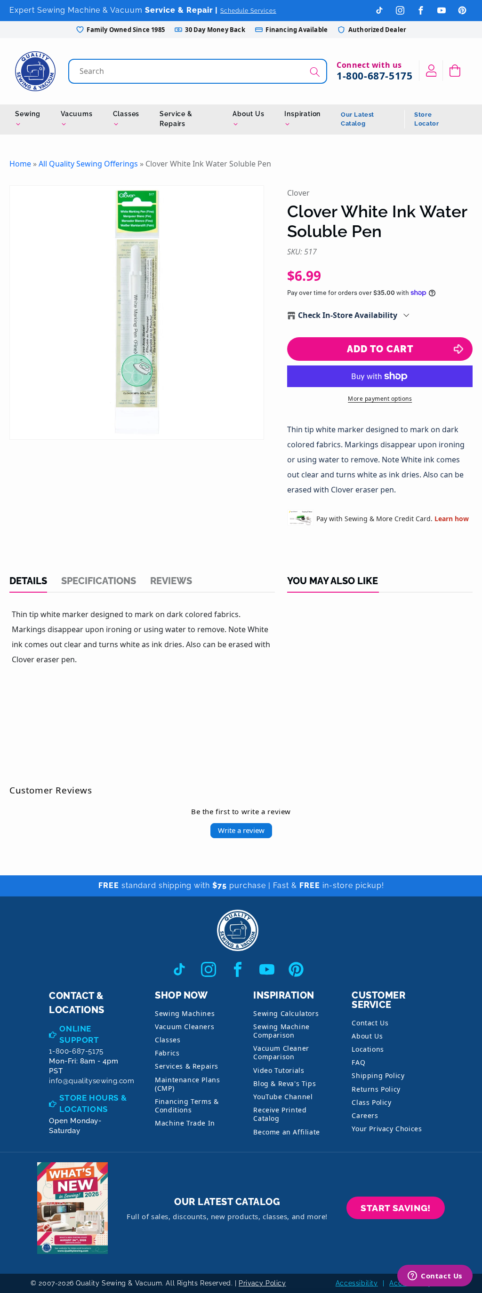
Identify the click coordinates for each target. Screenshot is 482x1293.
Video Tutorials (278, 1070)
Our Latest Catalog (357, 119)
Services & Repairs (186, 1066)
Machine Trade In (185, 1122)
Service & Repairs (176, 118)
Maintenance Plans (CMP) (187, 1084)
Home (20, 164)
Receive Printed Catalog (279, 1114)
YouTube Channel (283, 1096)
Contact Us (370, 1022)
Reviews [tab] (171, 581)
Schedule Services (248, 11)
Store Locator (426, 119)
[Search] (315, 72)
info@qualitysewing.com (91, 1081)
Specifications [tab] (98, 581)
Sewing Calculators (286, 1013)
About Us (248, 114)
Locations (368, 1049)
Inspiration (302, 114)
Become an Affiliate (286, 1131)
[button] (455, 70)
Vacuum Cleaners (184, 1026)
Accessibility (357, 1283)
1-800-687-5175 (374, 75)
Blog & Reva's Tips (284, 1083)
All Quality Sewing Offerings (88, 164)
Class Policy (371, 1102)
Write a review (241, 830)
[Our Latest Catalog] (72, 1208)
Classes (126, 114)
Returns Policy (376, 1089)
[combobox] (198, 71)
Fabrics (167, 1052)
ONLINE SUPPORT (79, 1034)
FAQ (358, 1062)
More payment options (380, 399)
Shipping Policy (378, 1075)
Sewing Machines (185, 1013)
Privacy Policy (262, 1283)
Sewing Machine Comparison (281, 1030)
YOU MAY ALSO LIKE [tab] (332, 581)
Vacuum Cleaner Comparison (281, 1052)
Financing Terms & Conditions (186, 1105)
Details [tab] (28, 581)
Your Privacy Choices (387, 1128)
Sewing (27, 114)
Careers (365, 1115)
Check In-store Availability (347, 315)
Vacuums (77, 114)
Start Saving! (396, 1208)
